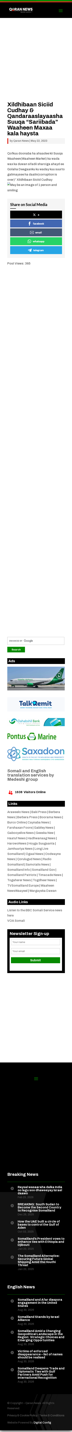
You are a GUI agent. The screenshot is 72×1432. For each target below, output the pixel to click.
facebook (38, 223)
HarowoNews (16, 843)
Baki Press (39, 812)
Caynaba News (38, 822)
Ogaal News (34, 853)
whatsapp (38, 241)
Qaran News (21, 140)
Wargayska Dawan (42, 890)
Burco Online (16, 822)
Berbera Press (27, 817)
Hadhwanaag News (41, 838)
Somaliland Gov (43, 869)
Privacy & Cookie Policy (22, 1415)
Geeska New (45, 832)
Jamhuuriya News (20, 848)
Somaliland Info (18, 869)
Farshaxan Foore (19, 827)
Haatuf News (16, 838)
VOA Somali (16, 920)
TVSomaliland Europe (23, 885)
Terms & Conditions (51, 1415)
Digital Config (42, 1422)
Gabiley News (43, 827)
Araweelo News (18, 812)
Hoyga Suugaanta (41, 843)
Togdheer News (44, 880)
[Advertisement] (36, 65)
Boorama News (51, 817)
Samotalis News (37, 864)
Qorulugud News (29, 859)
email (38, 232)
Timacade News (49, 875)
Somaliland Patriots (21, 875)
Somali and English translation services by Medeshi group (30, 775)
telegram (38, 250)
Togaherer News (19, 880)
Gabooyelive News (20, 832)
